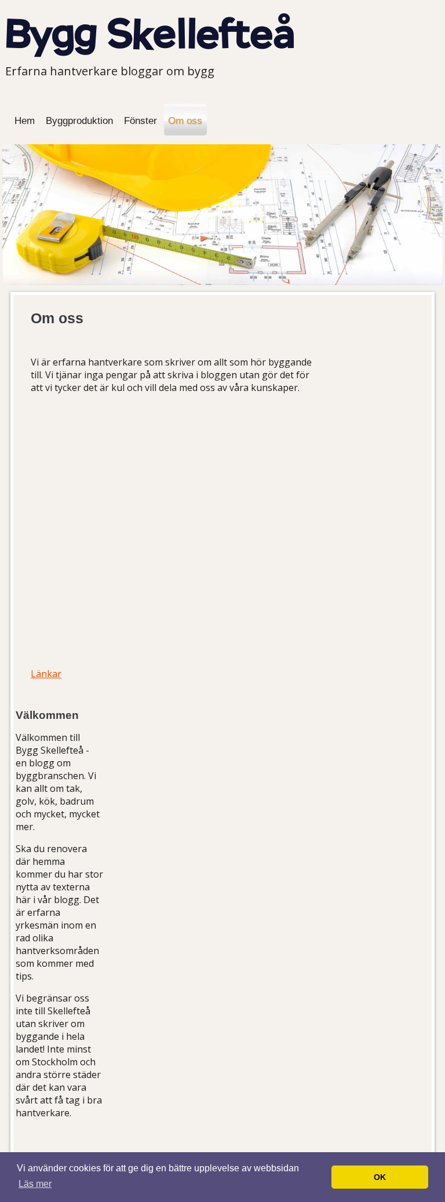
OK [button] (380, 1177)
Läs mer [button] (35, 1184)
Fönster (140, 120)
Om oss (185, 120)
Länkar (46, 673)
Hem (24, 120)
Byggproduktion (79, 120)
